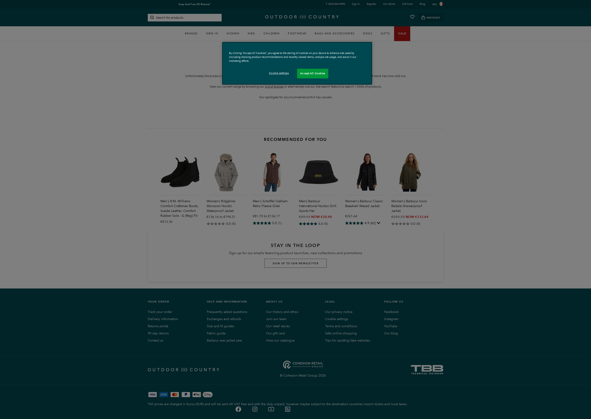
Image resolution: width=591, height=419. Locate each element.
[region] (297, 63)
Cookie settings (279, 73)
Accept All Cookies (312, 73)
